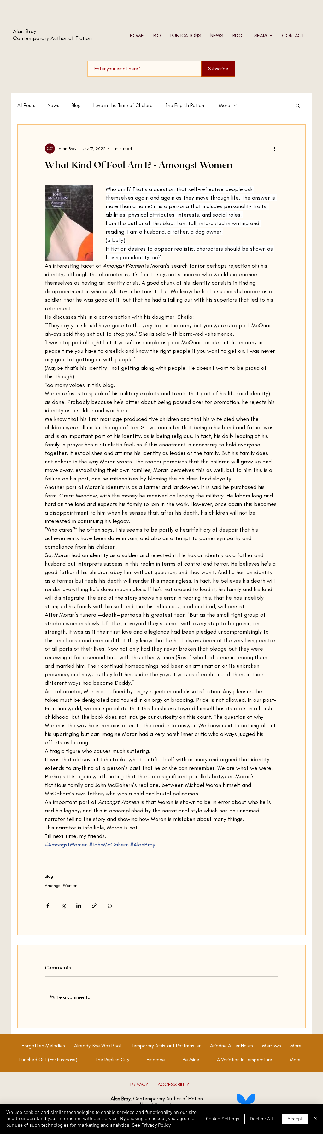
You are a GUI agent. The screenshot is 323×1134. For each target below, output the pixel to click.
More (224, 105)
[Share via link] (94, 906)
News (53, 105)
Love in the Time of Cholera (123, 105)
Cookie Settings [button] (222, 1119)
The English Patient (185, 105)
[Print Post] (110, 906)
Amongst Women (61, 885)
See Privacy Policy (151, 1125)
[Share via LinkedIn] (79, 906)
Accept (294, 1119)
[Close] (315, 1119)
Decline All (261, 1119)
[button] (298, 105)
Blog (76, 105)
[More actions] (274, 148)
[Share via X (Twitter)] (63, 906)
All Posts (26, 105)
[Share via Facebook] (48, 906)
